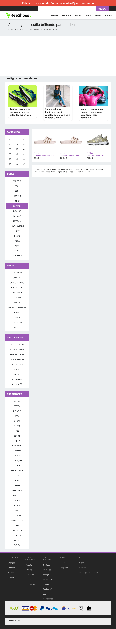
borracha (17, 273)
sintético (17, 322)
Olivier (17, 485)
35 (24, 144)
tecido (17, 327)
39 (10, 154)
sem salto (17, 384)
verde (17, 251)
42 (10, 159)
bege (17, 191)
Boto (17, 416)
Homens (11, 572)
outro (17, 369)
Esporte (11, 577)
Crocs (17, 421)
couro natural (17, 293)
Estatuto (28, 570)
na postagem (17, 364)
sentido (17, 317)
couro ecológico (17, 288)
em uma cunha (17, 354)
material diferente (17, 307)
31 (17, 139)
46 (17, 164)
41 (24, 154)
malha (17, 303)
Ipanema (17, 451)
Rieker (17, 505)
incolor (17, 211)
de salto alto (17, 344)
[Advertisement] (58, 56)
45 (10, 164)
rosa (17, 241)
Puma (17, 500)
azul (17, 186)
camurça (17, 278)
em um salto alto (17, 349)
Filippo (17, 426)
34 (17, 144)
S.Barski (17, 510)
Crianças (11, 563)
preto (17, 236)
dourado (17, 206)
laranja (17, 216)
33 (10, 144)
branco (17, 196)
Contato (28, 565)
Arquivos (64, 568)
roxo (17, 246)
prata (17, 231)
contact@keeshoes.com (78, 3)
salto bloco (17, 379)
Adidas (17, 401)
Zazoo (17, 540)
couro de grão (17, 283)
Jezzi (17, 456)
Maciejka (17, 466)
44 (24, 159)
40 (17, 154)
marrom (17, 221)
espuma (17, 298)
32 (24, 139)
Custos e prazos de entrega (47, 570)
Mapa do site (30, 584)
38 (24, 149)
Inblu (17, 441)
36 (10, 149)
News (17, 476)
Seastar (17, 515)
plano (17, 374)
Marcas (98, 15)
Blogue (63, 563)
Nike (17, 481)
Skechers (17, 530)
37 (17, 149)
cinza (17, 201)
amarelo (17, 181)
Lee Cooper (17, 461)
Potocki (17, 495)
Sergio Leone (17, 520)
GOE (17, 431)
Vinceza (17, 535)
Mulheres (11, 568)
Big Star (17, 411)
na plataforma (17, 359)
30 (10, 139)
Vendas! (108, 15)
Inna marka (17, 446)
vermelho (17, 256)
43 (17, 159)
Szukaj (102, 9)
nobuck (17, 312)
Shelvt (17, 525)
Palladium (17, 490)
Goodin (17, 436)
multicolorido (17, 226)
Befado (17, 406)
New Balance (17, 471)
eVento (17, 545)
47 (24, 164)
